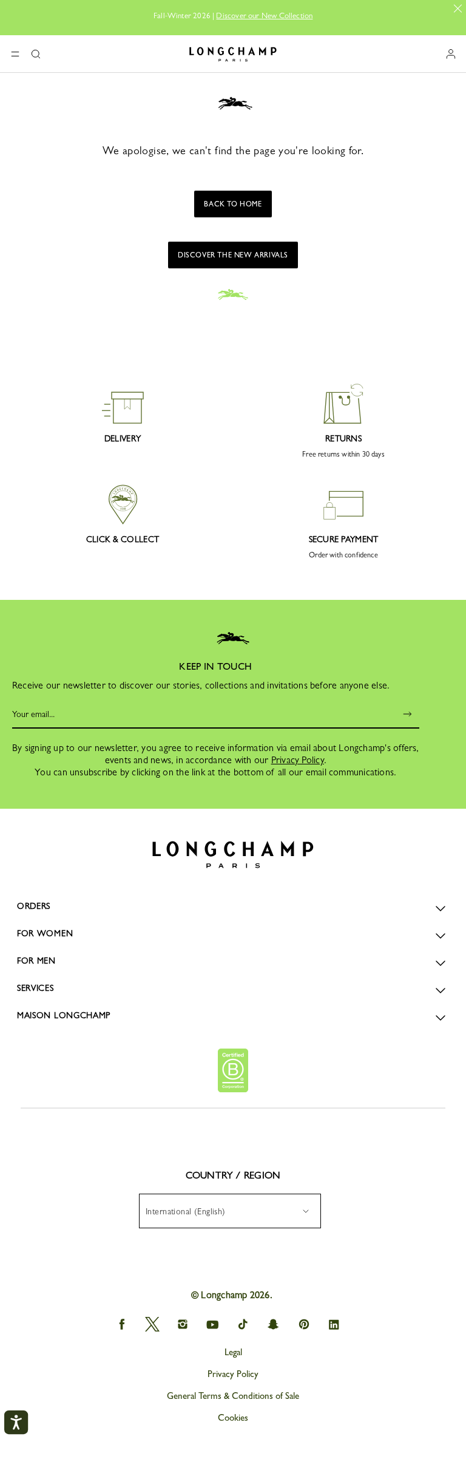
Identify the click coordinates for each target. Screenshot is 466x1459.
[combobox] (230, 1211)
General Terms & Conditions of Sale (233, 1395)
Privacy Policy (297, 760)
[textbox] (192, 1211)
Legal (233, 1352)
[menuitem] (230, 1211)
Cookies (233, 1417)
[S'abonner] (399, 714)
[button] (36, 54)
